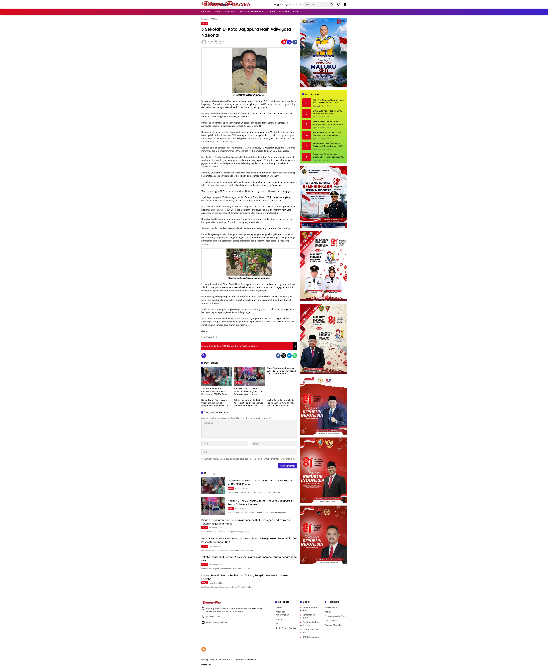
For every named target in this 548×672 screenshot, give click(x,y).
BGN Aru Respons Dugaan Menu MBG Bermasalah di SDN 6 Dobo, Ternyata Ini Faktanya (328, 101)
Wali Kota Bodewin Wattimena (310, 623)
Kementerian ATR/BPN (307, 616)
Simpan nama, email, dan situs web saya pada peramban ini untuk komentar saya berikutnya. (250, 458)
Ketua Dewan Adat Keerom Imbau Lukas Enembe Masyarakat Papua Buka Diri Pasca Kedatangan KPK (215, 403)
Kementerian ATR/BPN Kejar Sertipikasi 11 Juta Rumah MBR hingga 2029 (327, 145)
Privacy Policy (331, 620)
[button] (331, 4)
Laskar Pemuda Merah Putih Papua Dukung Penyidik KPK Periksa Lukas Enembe (280, 403)
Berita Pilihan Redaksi (285, 628)
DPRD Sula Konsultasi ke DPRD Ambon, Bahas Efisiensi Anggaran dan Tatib (327, 112)
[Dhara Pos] (226, 4)
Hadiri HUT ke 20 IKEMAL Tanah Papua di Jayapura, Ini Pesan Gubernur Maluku (248, 391)
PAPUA (204, 23)
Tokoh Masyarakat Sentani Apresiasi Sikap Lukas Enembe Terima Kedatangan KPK (248, 403)
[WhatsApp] (294, 355)
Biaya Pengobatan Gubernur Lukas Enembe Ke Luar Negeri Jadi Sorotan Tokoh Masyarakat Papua (281, 371)
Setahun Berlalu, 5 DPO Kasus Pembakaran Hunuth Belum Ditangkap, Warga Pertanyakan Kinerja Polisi (328, 134)
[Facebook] (278, 355)
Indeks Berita (331, 607)
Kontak (328, 611)
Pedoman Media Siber (335, 616)
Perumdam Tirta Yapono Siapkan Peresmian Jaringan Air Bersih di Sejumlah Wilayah (328, 155)
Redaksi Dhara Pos (333, 625)
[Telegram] (289, 355)
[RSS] (203, 649)
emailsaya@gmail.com (216, 622)
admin (210, 41)
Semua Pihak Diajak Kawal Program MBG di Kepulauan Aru (328, 123)
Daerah (278, 607)
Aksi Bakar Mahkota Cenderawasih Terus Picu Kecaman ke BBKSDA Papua (214, 391)
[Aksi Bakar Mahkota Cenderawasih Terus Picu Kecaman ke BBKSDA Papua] (216, 376)
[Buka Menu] (345, 4)
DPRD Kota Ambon (311, 637)
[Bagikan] (294, 42)
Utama (278, 619)
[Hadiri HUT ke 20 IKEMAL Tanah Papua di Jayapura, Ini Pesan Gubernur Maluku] (249, 376)
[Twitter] (283, 355)
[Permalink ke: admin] (204, 42)
